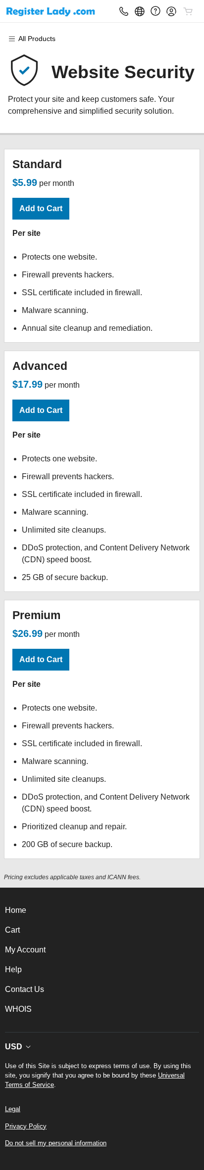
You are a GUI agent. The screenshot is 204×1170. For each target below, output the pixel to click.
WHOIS (18, 1009)
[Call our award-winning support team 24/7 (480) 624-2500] (155, 11)
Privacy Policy (26, 1126)
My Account (25, 949)
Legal (12, 1109)
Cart (12, 930)
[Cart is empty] (188, 11)
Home (15, 910)
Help (13, 969)
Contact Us (24, 989)
